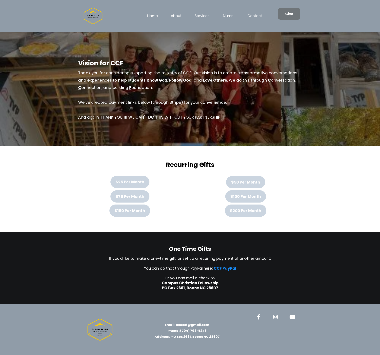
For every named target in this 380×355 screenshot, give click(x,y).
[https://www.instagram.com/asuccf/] (276, 316)
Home (152, 15)
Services (202, 15)
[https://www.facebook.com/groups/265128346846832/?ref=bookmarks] (259, 316)
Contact (254, 15)
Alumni (228, 15)
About (176, 15)
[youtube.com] (293, 316)
